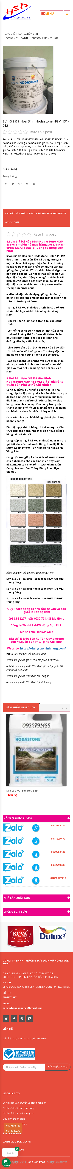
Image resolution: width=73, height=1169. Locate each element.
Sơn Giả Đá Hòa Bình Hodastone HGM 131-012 (36, 123)
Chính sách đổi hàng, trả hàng (18, 1108)
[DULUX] (52, 933)
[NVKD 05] (36, 880)
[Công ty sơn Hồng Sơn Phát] (17, 13)
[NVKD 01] (36, 867)
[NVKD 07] (36, 841)
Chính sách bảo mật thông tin (18, 1113)
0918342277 (13, 1130)
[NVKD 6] (36, 854)
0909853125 (13, 1125)
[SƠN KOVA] (20, 937)
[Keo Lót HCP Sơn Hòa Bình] (36, 750)
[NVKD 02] (36, 828)
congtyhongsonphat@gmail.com (22, 1008)
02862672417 (9, 997)
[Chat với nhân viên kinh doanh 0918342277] (13, 827)
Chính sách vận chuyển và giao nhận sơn (24, 1102)
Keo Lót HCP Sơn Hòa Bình (22, 790)
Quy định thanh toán (14, 1118)
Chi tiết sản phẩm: (35, 218)
